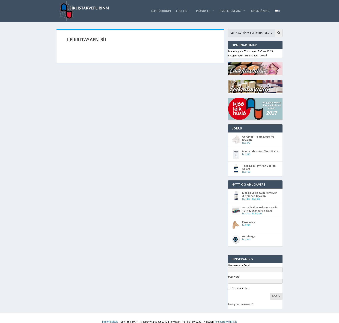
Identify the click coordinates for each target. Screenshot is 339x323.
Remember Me (240, 288)
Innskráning (260, 11)
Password (233, 276)
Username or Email (239, 265)
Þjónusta (203, 11)
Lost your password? (241, 304)
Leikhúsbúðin (161, 11)
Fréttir (181, 11)
